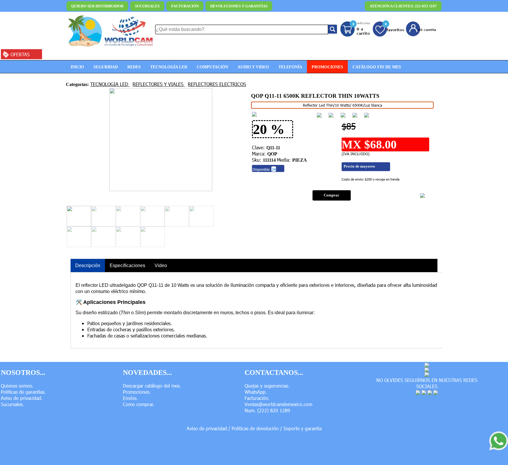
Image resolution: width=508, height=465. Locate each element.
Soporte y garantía (302, 428)
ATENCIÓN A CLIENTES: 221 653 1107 (403, 6)
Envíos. (130, 398)
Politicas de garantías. (23, 392)
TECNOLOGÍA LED (168, 66)
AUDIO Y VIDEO (253, 66)
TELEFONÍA (290, 66)
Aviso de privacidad (207, 428)
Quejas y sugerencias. (267, 386)
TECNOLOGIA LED (110, 84)
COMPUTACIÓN (212, 66)
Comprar (331, 195)
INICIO (77, 66)
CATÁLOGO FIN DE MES (376, 66)
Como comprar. (138, 404)
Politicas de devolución (255, 428)
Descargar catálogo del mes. (152, 386)
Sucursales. (12, 404)
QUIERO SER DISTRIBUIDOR (97, 6)
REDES (134, 66)
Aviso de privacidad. (22, 398)
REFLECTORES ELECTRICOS (217, 84)
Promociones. (137, 392)
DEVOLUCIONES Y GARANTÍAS (239, 6)
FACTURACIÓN (185, 6)
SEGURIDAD (105, 66)
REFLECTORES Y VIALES (159, 84)
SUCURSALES (147, 6)
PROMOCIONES (327, 66)
